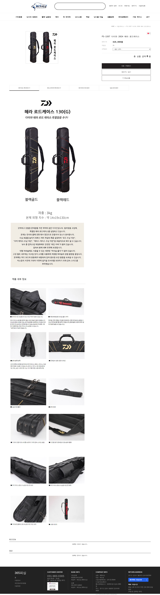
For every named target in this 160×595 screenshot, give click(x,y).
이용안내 (17, 580)
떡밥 (87, 17)
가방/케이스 (120, 26)
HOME (112, 26)
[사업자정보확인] (101, 582)
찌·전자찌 (67, 17)
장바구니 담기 (126, 72)
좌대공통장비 (123, 17)
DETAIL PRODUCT (24, 88)
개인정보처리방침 (20, 583)
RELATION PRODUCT (54, 88)
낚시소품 (78, 17)
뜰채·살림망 (46, 17)
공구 (148, 17)
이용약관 (17, 586)
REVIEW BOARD (84, 88)
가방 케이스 (137, 17)
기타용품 (19, 17)
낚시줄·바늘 (98, 17)
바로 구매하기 (126, 66)
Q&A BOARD (114, 88)
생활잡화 (110, 17)
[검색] (102, 6)
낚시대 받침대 (32, 17)
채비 (57, 17)
